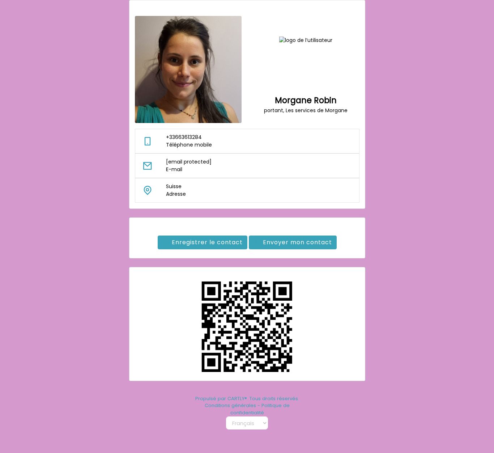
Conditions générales (230, 405)
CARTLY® (237, 398)
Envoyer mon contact (297, 242)
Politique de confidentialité (260, 409)
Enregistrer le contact (207, 242)
